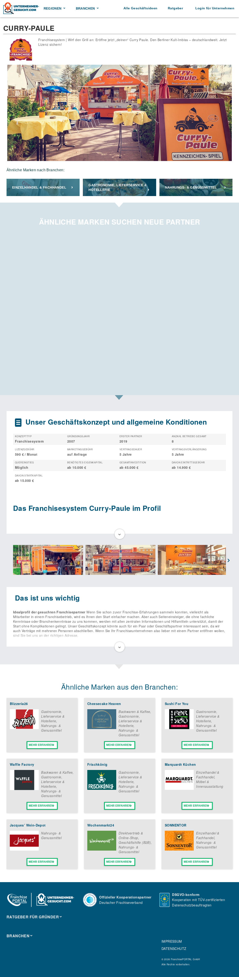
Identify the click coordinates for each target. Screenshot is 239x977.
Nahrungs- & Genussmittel (191, 187)
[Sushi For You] (179, 727)
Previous (10, 560)
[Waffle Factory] (24, 788)
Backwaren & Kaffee (134, 711)
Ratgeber (175, 8)
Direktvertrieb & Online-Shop (131, 835)
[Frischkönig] (101, 788)
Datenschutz (174, 948)
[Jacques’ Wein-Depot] (24, 849)
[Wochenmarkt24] (101, 849)
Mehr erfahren (41, 745)
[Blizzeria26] (24, 727)
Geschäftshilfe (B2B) (135, 842)
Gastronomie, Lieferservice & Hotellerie (117, 187)
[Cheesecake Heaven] (101, 727)
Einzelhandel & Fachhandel (39, 187)
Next (228, 560)
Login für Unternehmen (214, 8)
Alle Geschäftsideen (140, 8)
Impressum (172, 941)
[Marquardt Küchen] (179, 788)
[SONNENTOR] (179, 849)
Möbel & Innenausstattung (209, 784)
